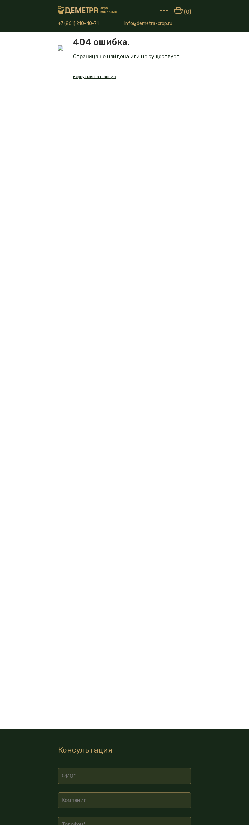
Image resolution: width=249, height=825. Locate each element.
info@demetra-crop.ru (148, 23)
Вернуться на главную (94, 77)
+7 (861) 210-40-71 (78, 23)
